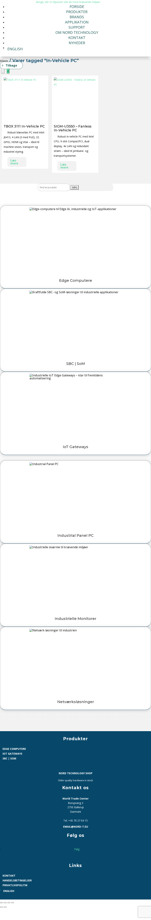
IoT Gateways (12, 753)
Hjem (4, 61)
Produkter (76, 11)
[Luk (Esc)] (12, 902)
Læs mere (14, 161)
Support (77, 27)
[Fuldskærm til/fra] (5, 902)
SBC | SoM (9, 758)
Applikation (77, 22)
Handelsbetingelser (17, 880)
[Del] (8, 902)
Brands (77, 16)
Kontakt (76, 37)
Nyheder (77, 42)
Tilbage (11, 65)
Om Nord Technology (76, 32)
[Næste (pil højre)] (5, 907)
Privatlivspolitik (15, 885)
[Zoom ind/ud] (1, 902)
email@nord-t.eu (75, 826)
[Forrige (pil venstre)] (1, 907)
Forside (77, 6)
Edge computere (14, 749)
